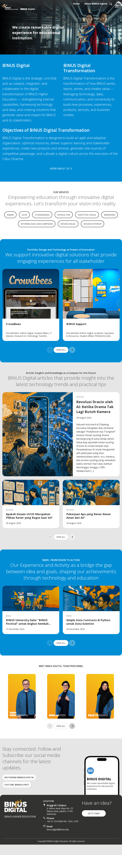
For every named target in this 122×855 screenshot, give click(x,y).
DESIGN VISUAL (68, 223)
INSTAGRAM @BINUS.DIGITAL (19, 777)
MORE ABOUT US (60, 168)
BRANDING (109, 214)
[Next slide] (72, 350)
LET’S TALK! (94, 813)
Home (76, 3)
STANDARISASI (42, 214)
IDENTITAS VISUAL (87, 214)
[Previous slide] (50, 350)
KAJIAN (10, 214)
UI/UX (24, 214)
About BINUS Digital (95, 3)
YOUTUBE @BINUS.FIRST (16, 784)
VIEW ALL (61, 349)
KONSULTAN (63, 214)
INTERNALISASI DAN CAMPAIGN (37, 223)
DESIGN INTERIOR (92, 223)
